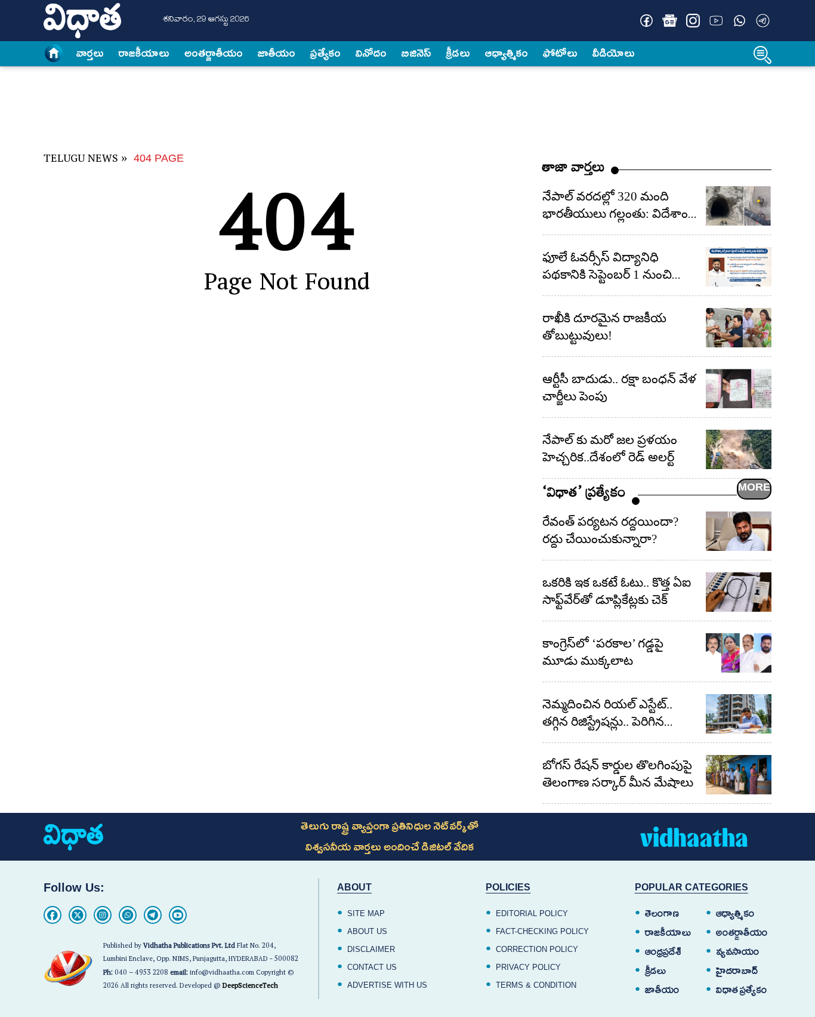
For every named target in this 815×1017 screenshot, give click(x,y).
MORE (754, 487)
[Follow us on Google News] (669, 20)
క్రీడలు (458, 53)
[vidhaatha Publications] (73, 837)
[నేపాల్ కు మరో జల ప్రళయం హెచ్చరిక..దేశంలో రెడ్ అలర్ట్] (738, 449)
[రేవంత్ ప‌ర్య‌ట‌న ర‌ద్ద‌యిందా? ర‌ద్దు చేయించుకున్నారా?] (738, 531)
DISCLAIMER (371, 949)
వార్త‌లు (90, 53)
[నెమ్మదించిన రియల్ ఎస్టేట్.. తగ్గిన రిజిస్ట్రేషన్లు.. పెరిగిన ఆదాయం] (738, 714)
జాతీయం (276, 53)
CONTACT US (372, 967)
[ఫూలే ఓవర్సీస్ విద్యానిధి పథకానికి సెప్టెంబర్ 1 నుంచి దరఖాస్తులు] (738, 266)
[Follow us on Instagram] (693, 20)
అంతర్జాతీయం (742, 933)
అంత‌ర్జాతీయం (213, 53)
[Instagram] (103, 915)
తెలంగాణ (662, 914)
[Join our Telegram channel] (762, 20)
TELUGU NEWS (81, 160)
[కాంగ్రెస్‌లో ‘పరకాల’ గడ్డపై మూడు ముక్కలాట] (738, 653)
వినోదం (371, 53)
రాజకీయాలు (144, 53)
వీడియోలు (613, 53)
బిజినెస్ (416, 53)
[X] (78, 915)
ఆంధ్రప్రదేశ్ (663, 952)
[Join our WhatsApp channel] (739, 20)
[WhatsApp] (128, 915)
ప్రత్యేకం (325, 53)
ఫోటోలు (560, 53)
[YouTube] (178, 915)
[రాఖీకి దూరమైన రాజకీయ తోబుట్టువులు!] (738, 327)
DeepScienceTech (250, 986)
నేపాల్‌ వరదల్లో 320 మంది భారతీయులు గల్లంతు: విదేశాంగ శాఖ (618, 213)
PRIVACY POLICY (528, 967)
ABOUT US (367, 931)
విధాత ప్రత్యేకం (741, 990)
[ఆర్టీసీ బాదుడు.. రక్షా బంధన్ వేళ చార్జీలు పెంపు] (738, 388)
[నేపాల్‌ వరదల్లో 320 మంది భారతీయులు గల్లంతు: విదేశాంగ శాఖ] (738, 206)
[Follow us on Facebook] (646, 20)
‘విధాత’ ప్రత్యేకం (584, 495)
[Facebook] (52, 915)
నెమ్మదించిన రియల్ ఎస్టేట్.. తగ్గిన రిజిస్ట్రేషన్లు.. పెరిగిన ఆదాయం (607, 721)
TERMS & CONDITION (536, 985)
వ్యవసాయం (738, 952)
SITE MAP (366, 913)
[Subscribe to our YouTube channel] (716, 20)
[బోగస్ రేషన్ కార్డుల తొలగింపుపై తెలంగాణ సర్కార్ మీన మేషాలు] (738, 774)
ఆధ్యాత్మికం (506, 53)
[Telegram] (153, 915)
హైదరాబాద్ (737, 971)
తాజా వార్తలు (573, 169)
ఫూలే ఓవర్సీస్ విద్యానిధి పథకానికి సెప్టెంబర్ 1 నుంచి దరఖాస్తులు (607, 274)
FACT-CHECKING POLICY (542, 931)
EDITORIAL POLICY (532, 913)
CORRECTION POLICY (537, 949)
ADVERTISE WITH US (387, 985)
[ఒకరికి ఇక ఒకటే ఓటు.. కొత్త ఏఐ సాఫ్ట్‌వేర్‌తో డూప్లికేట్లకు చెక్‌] (738, 592)
